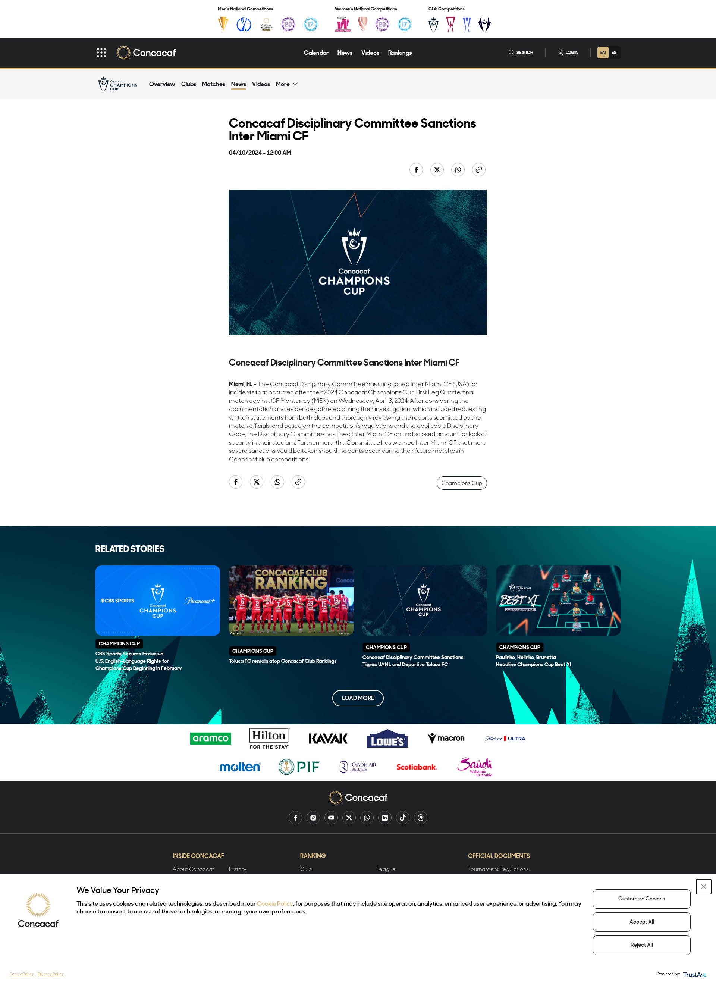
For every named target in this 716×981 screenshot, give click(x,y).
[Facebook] (295, 817)
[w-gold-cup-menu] (362, 24)
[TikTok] (402, 817)
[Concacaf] (146, 52)
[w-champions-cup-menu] (484, 24)
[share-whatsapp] (458, 170)
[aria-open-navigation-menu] (101, 53)
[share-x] (437, 170)
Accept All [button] (641, 922)
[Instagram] (313, 817)
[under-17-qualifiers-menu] (310, 24)
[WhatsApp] (367, 817)
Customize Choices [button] (641, 899)
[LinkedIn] (385, 817)
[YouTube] (331, 817)
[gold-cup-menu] (223, 24)
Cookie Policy (275, 904)
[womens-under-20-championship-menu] (382, 24)
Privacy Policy (51, 974)
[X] (349, 817)
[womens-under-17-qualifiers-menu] (404, 24)
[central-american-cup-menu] (450, 24)
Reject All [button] (642, 945)
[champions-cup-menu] (433, 24)
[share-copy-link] (479, 170)
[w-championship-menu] (343, 24)
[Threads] (420, 817)
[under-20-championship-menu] (288, 24)
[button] (703, 886)
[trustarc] (694, 974)
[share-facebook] (416, 170)
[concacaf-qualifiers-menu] (266, 24)
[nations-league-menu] (244, 24)
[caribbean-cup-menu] (467, 24)
